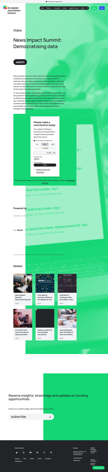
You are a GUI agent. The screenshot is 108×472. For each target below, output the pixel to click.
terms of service (93, 464)
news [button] (42, 8)
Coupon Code (38, 157)
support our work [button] (74, 8)
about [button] (82, 8)
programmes (18, 461)
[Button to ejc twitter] (16, 452)
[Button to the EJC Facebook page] (44, 452)
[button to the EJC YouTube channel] (30, 452)
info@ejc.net (76, 460)
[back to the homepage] (5, 7)
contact (32, 458)
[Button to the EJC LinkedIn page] (37, 452)
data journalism (92, 236)
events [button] (65, 8)
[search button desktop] (87, 8)
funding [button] (48, 8)
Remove (36, 159)
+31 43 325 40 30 (77, 458)
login (102, 8)
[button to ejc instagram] (23, 452)
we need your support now (55, 1)
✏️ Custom (45, 148)
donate (94, 8)
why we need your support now (43, 140)
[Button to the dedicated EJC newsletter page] (51, 452)
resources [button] (57, 8)
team (24, 458)
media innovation (93, 240)
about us (17, 458)
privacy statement (93, 460)
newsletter (48, 458)
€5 (37, 144)
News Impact (91, 226)
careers (39, 458)
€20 (53, 144)
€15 (45, 144)
